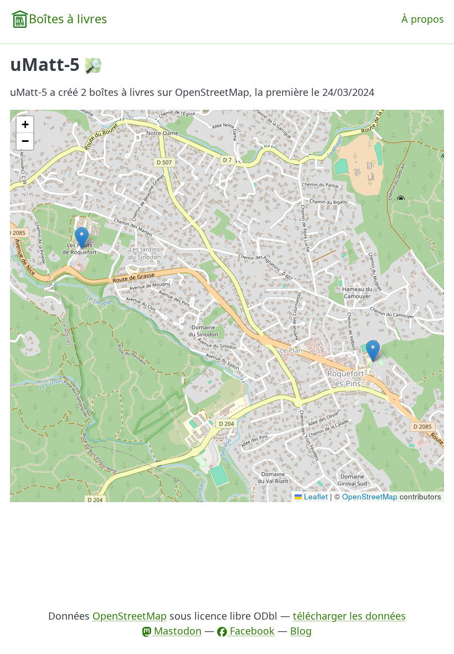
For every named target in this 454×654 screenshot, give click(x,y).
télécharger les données (349, 615)
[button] (373, 351)
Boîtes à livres (68, 19)
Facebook (251, 630)
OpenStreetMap (370, 496)
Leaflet (315, 496)
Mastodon (176, 630)
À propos (422, 18)
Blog (301, 630)
